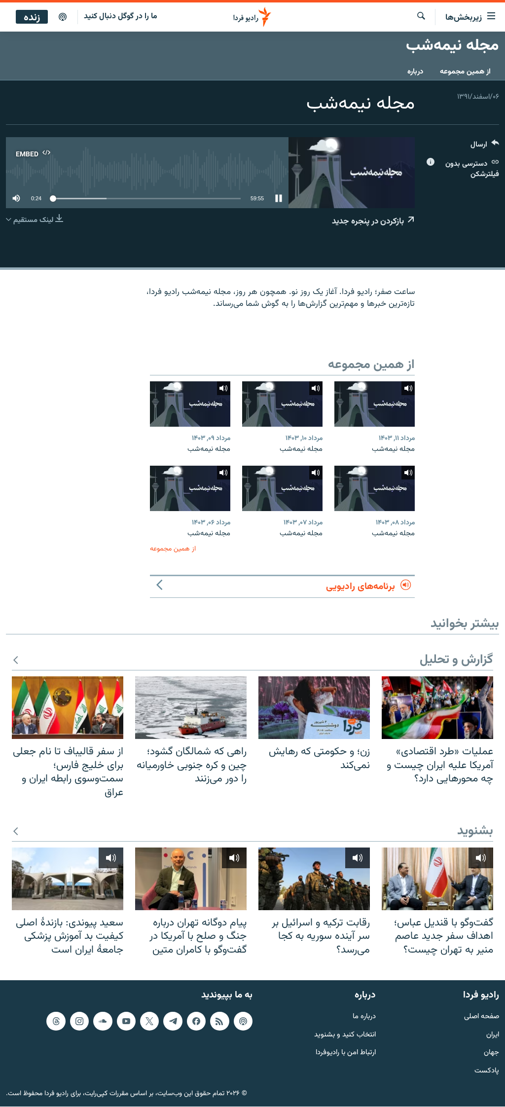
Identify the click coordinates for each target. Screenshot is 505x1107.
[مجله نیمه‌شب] (374, 404)
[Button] (484, 146)
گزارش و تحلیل (456, 660)
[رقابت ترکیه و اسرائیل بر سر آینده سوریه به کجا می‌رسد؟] (314, 879)
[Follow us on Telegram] (172, 1021)
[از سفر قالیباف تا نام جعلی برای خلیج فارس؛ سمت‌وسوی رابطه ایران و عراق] (67, 707)
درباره (415, 71)
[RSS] (219, 1021)
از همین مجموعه (465, 71)
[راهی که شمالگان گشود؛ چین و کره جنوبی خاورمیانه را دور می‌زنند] (191, 707)
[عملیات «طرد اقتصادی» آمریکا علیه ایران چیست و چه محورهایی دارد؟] (437, 707)
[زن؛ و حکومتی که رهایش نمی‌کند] (314, 707)
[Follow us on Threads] (55, 1021)
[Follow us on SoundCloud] (102, 1021)
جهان (491, 1053)
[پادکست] (62, 17)
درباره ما (364, 1017)
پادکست (486, 1072)
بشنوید (475, 831)
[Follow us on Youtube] (126, 1021)
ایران (492, 1035)
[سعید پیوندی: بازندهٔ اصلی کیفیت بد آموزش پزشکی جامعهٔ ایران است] (67, 879)
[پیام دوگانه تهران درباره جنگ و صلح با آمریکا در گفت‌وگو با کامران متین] (191, 879)
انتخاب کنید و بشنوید (345, 1035)
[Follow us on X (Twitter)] (149, 1021)
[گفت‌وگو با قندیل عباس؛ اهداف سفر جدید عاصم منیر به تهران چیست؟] (437, 879)
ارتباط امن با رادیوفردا (346, 1053)
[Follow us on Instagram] (79, 1021)
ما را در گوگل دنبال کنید (120, 16)
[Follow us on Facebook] (196, 1021)
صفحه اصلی (481, 1017)
